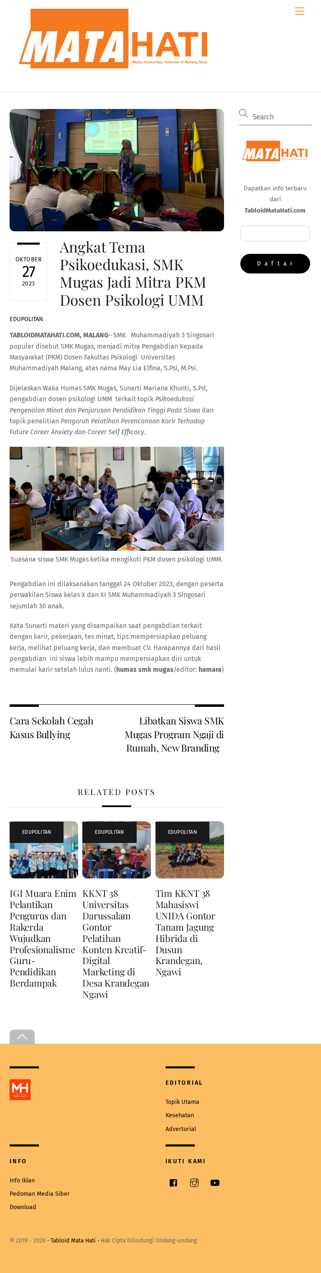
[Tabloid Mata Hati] (114, 62)
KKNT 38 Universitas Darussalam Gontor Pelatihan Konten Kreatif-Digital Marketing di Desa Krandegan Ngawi (115, 943)
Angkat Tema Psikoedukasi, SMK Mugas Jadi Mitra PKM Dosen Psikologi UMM (133, 273)
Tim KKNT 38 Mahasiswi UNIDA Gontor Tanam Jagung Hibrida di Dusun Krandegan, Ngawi (185, 932)
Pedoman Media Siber (40, 1193)
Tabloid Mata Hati (73, 1240)
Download (23, 1207)
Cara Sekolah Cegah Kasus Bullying (52, 727)
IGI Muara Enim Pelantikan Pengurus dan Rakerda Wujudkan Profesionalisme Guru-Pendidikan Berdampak (43, 938)
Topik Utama (182, 1102)
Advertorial (181, 1129)
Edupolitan (26, 319)
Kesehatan (180, 1115)
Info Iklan (22, 1180)
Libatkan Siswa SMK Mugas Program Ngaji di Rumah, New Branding (174, 734)
